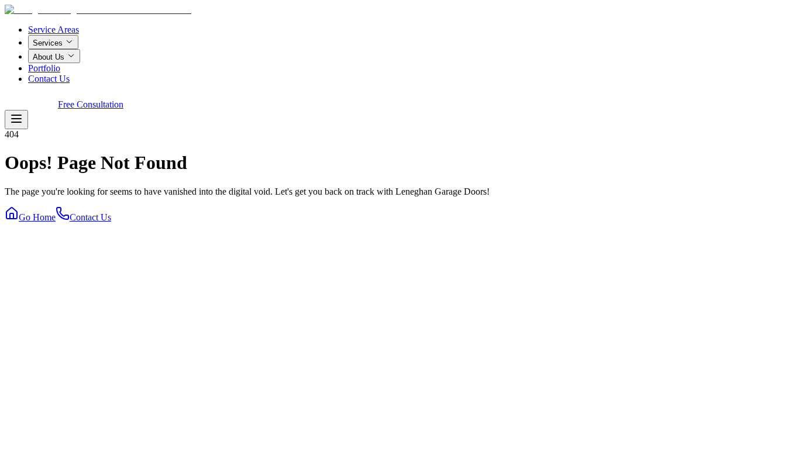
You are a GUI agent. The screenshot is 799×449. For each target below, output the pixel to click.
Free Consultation (90, 104)
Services (48, 43)
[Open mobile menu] (16, 119)
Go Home (37, 217)
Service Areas (53, 29)
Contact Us (49, 79)
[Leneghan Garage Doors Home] (98, 10)
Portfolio (44, 68)
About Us (48, 57)
